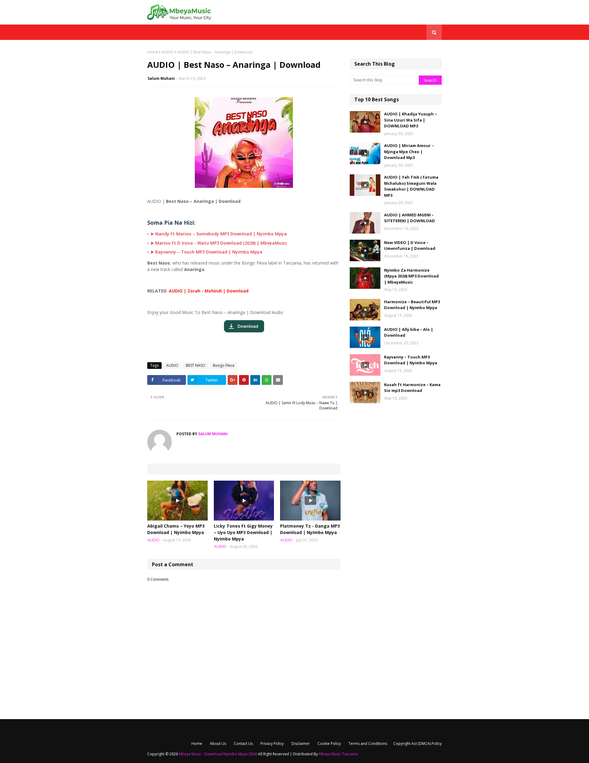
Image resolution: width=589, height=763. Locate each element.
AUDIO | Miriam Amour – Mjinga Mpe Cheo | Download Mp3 (409, 151)
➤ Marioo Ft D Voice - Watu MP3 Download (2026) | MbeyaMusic (218, 243)
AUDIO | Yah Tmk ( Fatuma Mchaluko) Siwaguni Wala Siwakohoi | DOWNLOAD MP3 (411, 186)
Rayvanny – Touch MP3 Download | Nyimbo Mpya (410, 360)
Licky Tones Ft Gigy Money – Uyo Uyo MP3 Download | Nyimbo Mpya (243, 532)
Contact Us (243, 743)
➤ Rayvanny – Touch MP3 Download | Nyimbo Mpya (206, 252)
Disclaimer (300, 743)
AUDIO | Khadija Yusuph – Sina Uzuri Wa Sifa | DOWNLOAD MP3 (410, 120)
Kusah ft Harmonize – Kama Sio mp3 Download (412, 387)
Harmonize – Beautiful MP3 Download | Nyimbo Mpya (412, 305)
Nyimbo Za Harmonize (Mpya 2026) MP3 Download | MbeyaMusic (411, 276)
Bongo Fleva (223, 365)
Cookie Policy (329, 743)
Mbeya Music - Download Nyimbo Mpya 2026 (218, 754)
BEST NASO (195, 365)
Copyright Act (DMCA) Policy (417, 743)
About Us (218, 743)
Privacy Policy (272, 743)
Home (152, 52)
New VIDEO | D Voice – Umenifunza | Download (409, 245)
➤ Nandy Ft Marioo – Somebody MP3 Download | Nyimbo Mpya (218, 234)
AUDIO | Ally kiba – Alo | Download (408, 332)
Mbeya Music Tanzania (338, 754)
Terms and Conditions (367, 743)
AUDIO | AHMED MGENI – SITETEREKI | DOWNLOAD (409, 218)
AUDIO (168, 52)
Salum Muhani (161, 78)
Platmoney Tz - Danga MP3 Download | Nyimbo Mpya (310, 529)
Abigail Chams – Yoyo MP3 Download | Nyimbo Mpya (176, 529)
